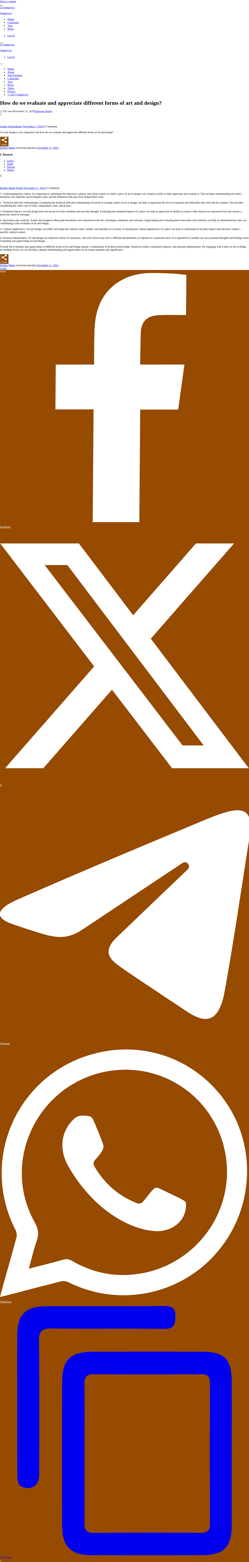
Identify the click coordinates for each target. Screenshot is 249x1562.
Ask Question (14, 75)
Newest (11, 167)
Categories (13, 22)
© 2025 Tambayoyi (17, 94)
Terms (10, 88)
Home (10, 19)
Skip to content (8, 1)
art (43, 111)
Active (10, 160)
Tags (10, 25)
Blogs (10, 28)
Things (38, 111)
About (10, 72)
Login (3, 268)
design (48, 111)
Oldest (10, 170)
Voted (10, 164)
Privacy (11, 91)
